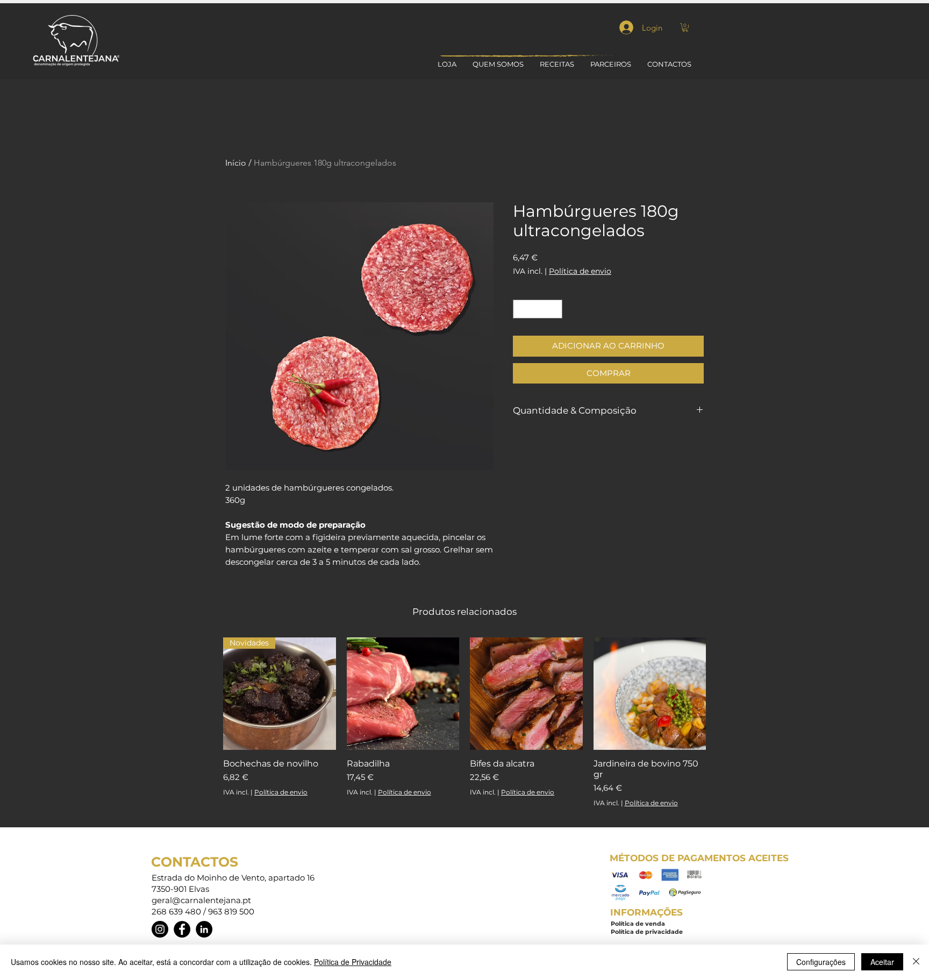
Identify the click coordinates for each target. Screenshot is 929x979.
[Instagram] (160, 929)
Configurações (821, 961)
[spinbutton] (537, 309)
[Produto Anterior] (207, 693)
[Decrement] (520, 309)
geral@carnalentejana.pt (201, 900)
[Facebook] (182, 929)
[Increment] (554, 309)
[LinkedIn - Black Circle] (204, 929)
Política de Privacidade (352, 961)
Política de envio (580, 271)
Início (235, 163)
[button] (685, 27)
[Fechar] (916, 961)
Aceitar (882, 961)
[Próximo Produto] (721, 693)
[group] (464, 727)
